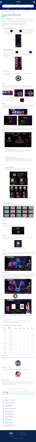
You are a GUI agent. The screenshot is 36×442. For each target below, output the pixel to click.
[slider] (5, 392)
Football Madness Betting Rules (10, 425)
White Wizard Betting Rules (9, 416)
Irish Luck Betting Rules (9, 419)
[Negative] (27, 389)
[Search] (32, 6)
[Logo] (18, 2)
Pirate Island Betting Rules (9, 411)
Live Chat (11, 433)
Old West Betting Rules (8, 405)
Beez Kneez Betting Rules (9, 422)
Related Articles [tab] (5, 397)
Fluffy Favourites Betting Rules (10, 402)
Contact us (11, 435)
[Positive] (25, 389)
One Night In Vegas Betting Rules (10, 408)
